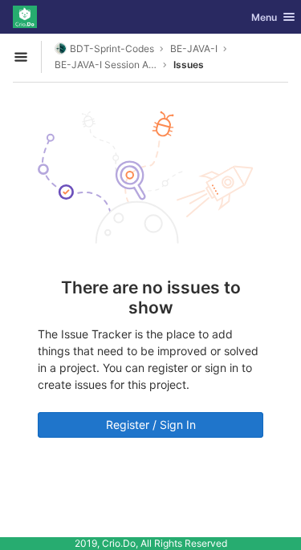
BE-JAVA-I (194, 48)
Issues (188, 65)
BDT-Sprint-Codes (112, 48)
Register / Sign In (151, 424)
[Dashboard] (24, 17)
